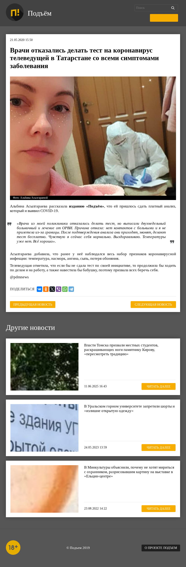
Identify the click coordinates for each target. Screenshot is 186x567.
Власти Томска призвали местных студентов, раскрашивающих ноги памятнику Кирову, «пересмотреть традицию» (121, 349)
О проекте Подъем (161, 548)
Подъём (39, 13)
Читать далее (159, 386)
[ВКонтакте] (39, 289)
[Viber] (58, 289)
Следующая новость (153, 304)
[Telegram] (71, 289)
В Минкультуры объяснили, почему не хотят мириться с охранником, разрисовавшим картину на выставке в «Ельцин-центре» (129, 471)
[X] (52, 289)
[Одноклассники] (46, 289)
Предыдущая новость (32, 304)
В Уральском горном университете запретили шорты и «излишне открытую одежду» (129, 408)
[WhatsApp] (65, 289)
